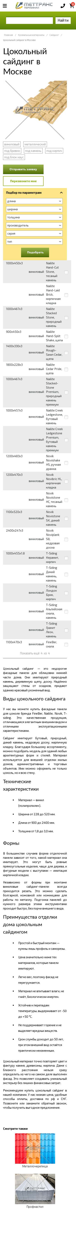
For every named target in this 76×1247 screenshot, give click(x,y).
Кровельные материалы (31, 35)
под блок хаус (14, 157)
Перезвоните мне (23, 181)
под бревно (12, 150)
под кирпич (54, 150)
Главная (8, 35)
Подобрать (35, 252)
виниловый (11, 144)
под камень (33, 150)
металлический (35, 144)
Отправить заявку (23, 169)
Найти (63, 20)
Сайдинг (54, 35)
